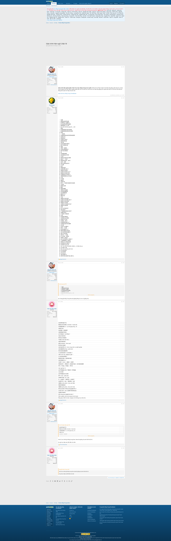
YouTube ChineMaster (91, 510)
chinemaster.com (53, 84)
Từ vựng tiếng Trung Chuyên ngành (60, 522)
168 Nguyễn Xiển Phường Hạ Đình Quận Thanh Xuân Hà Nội (112, 520)
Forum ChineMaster (91, 512)
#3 (123, 262)
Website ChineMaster (91, 521)
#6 (123, 448)
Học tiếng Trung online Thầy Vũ (55, 20)
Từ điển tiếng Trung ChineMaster (60, 514)
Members (68, 3)
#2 (123, 97)
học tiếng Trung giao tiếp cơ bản (61, 8)
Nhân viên (55, 316)
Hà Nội (55, 83)
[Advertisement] (85, 33)
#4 (123, 301)
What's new (60, 3)
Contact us (71, 510)
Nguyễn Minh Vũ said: (63, 469)
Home (48, 3)
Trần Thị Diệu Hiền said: (63, 425)
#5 (123, 403)
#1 (123, 66)
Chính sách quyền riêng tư (85, 3)
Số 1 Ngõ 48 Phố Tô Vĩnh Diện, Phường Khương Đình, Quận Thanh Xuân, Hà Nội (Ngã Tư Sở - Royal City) (111, 509)
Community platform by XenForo (85, 532)
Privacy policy (72, 513)
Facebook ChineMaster (90, 514)
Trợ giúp (75, 3)
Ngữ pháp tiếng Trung (60, 524)
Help (70, 515)
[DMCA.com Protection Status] (85, 534)
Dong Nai (55, 113)
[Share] (122, 67)
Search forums (54, 5)
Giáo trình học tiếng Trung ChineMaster (67, 93)
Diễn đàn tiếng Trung (79, 535)
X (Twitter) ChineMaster (90, 517)
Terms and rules (72, 512)
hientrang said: (62, 284)
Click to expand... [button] (91, 294)
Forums (54, 3)
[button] (64, 3)
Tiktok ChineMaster (91, 519)
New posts (48, 5)
